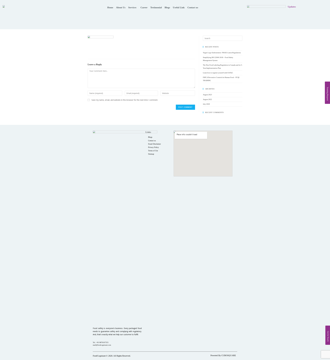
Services (132, 7)
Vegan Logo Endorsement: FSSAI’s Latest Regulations (222, 53)
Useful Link (179, 7)
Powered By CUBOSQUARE (223, 355)
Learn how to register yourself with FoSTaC (218, 73)
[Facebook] (325, 7)
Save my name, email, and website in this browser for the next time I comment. (125, 100)
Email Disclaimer (154, 144)
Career (144, 7)
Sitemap (151, 154)
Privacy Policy (153, 147)
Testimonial (156, 7)
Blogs (167, 7)
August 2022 (207, 99)
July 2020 (206, 104)
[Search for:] (222, 38)
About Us (120, 7)
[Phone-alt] (314, 7)
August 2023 (207, 95)
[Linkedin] (319, 7)
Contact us (192, 7)
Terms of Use (153, 151)
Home (110, 7)
